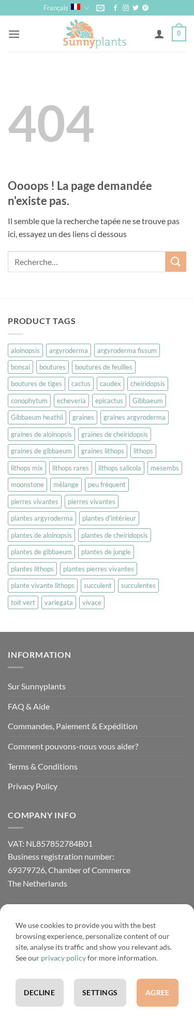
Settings (99, 992)
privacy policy (63, 957)
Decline (39, 992)
